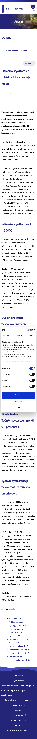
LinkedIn (18, 726)
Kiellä (18, 407)
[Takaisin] (1, 58)
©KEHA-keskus (18, 675)
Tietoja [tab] (30, 335)
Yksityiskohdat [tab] (18, 335)
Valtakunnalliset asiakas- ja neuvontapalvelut (18, 686)
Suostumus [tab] (6, 335)
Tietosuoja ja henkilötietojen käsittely (18, 700)
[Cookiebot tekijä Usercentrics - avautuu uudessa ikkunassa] (26, 330)
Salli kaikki (18, 395)
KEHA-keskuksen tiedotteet (18, 731)
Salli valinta (18, 401)
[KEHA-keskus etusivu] (12, 8)
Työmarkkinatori (18, 715)
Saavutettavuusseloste (18, 705)
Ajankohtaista (18, 681)
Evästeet (18, 710)
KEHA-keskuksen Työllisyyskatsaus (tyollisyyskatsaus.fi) (17, 622)
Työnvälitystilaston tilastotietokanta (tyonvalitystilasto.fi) (17, 632)
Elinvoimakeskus (18, 720)
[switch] (32, 374)
